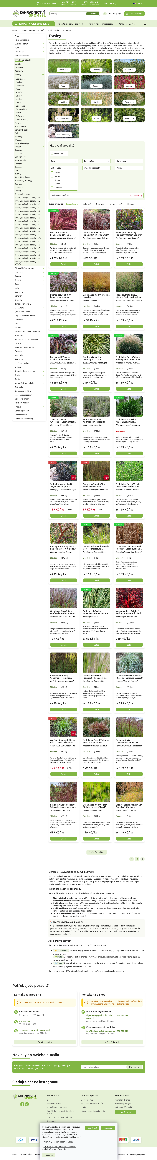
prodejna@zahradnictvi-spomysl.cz (36, 1030)
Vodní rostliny (21, 415)
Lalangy (19, 96)
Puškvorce (20, 116)
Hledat (93, 14)
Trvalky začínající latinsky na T (27, 258)
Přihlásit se (134, 1067)
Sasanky (18, 150)
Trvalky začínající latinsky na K (27, 231)
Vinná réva (19, 308)
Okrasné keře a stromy (24, 268)
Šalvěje (18, 64)
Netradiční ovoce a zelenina (26, 339)
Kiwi (16, 324)
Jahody (18, 276)
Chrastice (20, 86)
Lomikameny (20, 157)
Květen (57, 180)
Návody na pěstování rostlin (93, 1111)
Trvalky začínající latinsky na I (27, 224)
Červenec (58, 187)
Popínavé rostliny (22, 363)
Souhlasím (108, 1128)
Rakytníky (19, 335)
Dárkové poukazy (22, 411)
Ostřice (19, 102)
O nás (49, 1100)
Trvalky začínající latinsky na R (27, 252)
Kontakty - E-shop (122, 1100)
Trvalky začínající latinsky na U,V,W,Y (27, 263)
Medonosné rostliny (23, 395)
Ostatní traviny (22, 119)
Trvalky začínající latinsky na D (27, 208)
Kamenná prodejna (123, 1104)
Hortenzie (19, 272)
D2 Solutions (131, 1155)
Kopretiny (19, 71)
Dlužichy (18, 153)
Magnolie (19, 355)
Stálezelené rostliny (23, 391)
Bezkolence (20, 79)
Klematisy (19, 359)
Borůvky (18, 296)
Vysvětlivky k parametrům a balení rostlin (61, 1112)
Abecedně (131, 204)
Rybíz (17, 284)
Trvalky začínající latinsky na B (27, 201)
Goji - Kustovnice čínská (25, 316)
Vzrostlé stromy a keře (24, 383)
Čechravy (18, 123)
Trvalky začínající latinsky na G (27, 218)
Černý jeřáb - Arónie (23, 312)
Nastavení (49, 1155)
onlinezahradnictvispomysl (22, 1104)
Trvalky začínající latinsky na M (28, 238)
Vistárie (18, 367)
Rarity (17, 379)
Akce (17, 36)
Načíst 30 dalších (96, 852)
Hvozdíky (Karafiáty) (23, 181)
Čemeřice (18, 351)
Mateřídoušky (20, 160)
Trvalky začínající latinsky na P (27, 248)
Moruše (18, 328)
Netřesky (18, 137)
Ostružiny (19, 292)
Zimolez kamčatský (23, 304)
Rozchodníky (20, 126)
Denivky (18, 191)
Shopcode (141, 1155)
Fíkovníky (19, 320)
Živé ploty (19, 387)
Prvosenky (19, 187)
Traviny (18, 75)
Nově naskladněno (23, 40)
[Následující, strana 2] (137, 859)
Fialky (17, 133)
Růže (17, 48)
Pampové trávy (22, 109)
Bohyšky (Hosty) (21, 130)
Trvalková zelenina (22, 194)
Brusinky (18, 300)
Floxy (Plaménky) (22, 143)
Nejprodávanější (115, 204)
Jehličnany (19, 375)
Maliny (17, 288)
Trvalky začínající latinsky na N (27, 241)
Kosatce (18, 167)
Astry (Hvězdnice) (22, 177)
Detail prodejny (45, 1042)
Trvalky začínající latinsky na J (27, 228)
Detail (63, 264)
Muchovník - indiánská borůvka (28, 331)
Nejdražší (100, 204)
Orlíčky (17, 170)
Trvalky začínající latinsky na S (27, 255)
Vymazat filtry (136, 195)
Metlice (19, 99)
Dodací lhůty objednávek (57, 1107)
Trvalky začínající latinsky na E (27, 211)
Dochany (19, 82)
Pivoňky (18, 147)
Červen (57, 184)
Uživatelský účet (114, 14)
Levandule (19, 67)
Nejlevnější (87, 204)
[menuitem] (33, 23)
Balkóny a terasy (22, 399)
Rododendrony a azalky (25, 371)
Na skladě (58, 153)
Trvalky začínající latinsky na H (27, 221)
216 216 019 (24, 1021)
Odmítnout (92, 1128)
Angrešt (18, 280)
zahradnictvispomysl (27, 1104)
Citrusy (18, 343)
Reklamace (51, 1121)
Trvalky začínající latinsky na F (27, 214)
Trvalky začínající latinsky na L (27, 235)
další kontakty (110, 3)
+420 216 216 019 (68, 2)
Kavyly (18, 89)
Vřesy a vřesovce (22, 56)
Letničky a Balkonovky (24, 419)
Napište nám (125, 1112)
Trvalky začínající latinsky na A (27, 197)
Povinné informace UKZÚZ (92, 1104)
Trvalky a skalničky (23, 60)
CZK (138, 3)
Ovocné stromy (21, 44)
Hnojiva (18, 407)
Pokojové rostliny (22, 403)
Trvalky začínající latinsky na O (27, 245)
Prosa (18, 113)
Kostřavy (19, 92)
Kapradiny (19, 184)
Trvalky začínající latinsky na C (27, 204)
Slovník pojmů (87, 1100)
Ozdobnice (20, 106)
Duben (57, 176)
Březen (57, 173)
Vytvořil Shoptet (119, 1155)
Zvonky (18, 174)
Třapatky (18, 140)
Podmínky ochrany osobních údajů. (58, 1142)
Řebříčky (18, 164)
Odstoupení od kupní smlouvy (59, 1117)
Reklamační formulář (123, 1107)
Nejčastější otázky (112, 1042)
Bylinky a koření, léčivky (24, 347)
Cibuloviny (19, 52)
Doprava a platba (54, 1104)
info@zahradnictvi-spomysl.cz (100, 1031)
